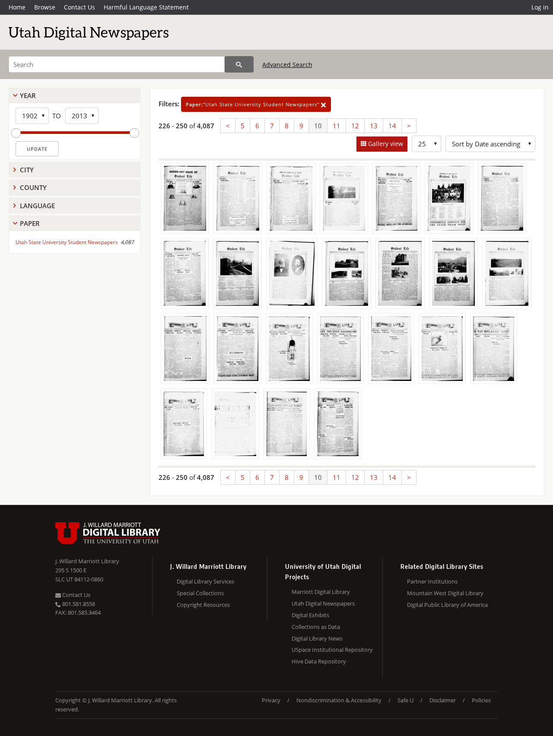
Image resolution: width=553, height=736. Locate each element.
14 (392, 125)
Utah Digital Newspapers (323, 603)
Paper (30, 223)
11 (336, 125)
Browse (44, 7)
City (27, 169)
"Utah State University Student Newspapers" (253, 104)
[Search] (239, 64)
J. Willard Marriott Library (87, 561)
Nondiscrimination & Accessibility (338, 700)
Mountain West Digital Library (445, 593)
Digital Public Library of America (447, 605)
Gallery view (384, 144)
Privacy (271, 700)
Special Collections (200, 593)
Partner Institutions (432, 581)
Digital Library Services (205, 581)
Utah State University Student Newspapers (67, 242)
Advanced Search (287, 64)
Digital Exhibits (310, 615)
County (33, 187)
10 (318, 125)
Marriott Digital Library (321, 592)
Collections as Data (316, 627)
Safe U (405, 700)
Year (28, 95)
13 (374, 125)
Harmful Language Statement (146, 7)
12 (355, 125)
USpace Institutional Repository (332, 650)
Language (37, 205)
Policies (481, 700)
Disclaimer (442, 700)
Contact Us (79, 7)
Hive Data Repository (319, 661)
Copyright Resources (203, 605)
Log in (540, 7)
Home (17, 7)
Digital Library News (317, 638)
